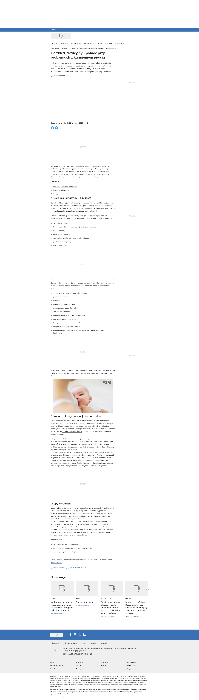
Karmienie (73, 48)
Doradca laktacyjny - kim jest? (65, 186)
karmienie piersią (59, 567)
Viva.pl (52, 669)
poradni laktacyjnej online (72, 431)
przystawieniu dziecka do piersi (75, 293)
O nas (83, 643)
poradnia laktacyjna (76, 567)
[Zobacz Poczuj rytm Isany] (87, 588)
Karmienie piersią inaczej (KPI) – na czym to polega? (73, 548)
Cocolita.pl (104, 669)
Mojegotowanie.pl (132, 662)
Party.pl (78, 665)
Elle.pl (52, 662)
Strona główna (55, 48)
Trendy (53, 598)
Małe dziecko (106, 598)
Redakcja (92, 643)
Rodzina (128, 598)
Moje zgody (103, 643)
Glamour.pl (79, 662)
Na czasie (54, 30)
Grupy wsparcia (59, 194)
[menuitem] (54, 43)
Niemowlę (64, 48)
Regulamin (55, 643)
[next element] (147, 604)
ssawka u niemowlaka (62, 312)
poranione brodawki (61, 297)
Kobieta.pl (104, 662)
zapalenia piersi (69, 304)
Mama (78, 598)
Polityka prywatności (70, 643)
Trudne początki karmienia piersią (66, 552)
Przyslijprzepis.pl (131, 665)
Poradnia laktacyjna (61, 190)
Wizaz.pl (78, 669)
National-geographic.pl (57, 665)
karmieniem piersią (74, 166)
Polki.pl (103, 665)
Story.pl (128, 669)
